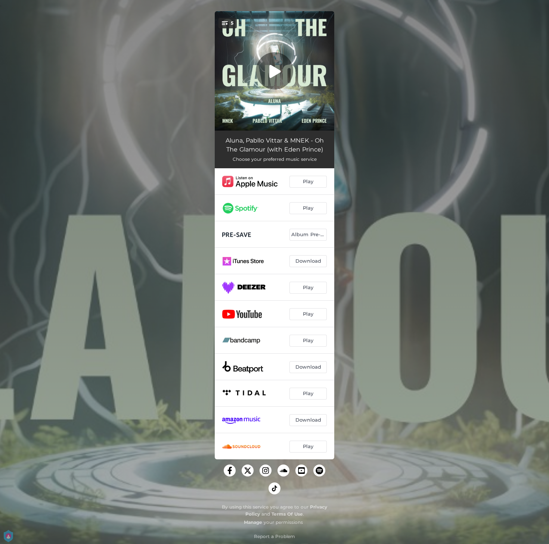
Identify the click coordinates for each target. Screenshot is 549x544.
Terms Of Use (287, 514)
